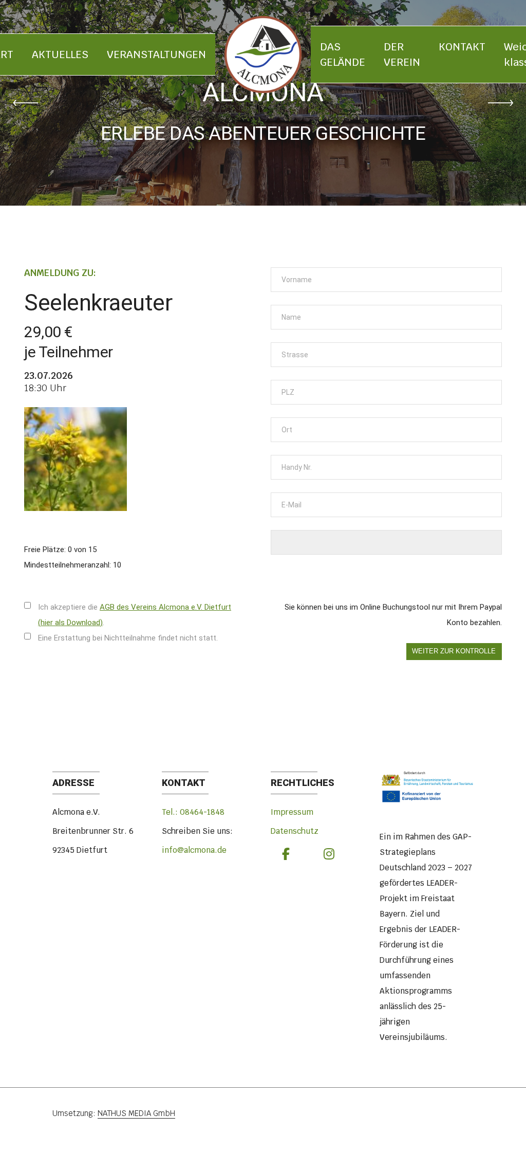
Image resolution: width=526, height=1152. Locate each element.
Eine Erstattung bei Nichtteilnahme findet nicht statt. (128, 638)
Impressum (292, 812)
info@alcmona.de (194, 850)
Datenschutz (294, 831)
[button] (26, 103)
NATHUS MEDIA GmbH (136, 1113)
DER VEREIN (402, 54)
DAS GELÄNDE (342, 54)
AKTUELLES (60, 54)
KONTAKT (462, 46)
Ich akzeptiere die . (134, 614)
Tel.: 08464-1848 (193, 812)
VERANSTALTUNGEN (156, 54)
